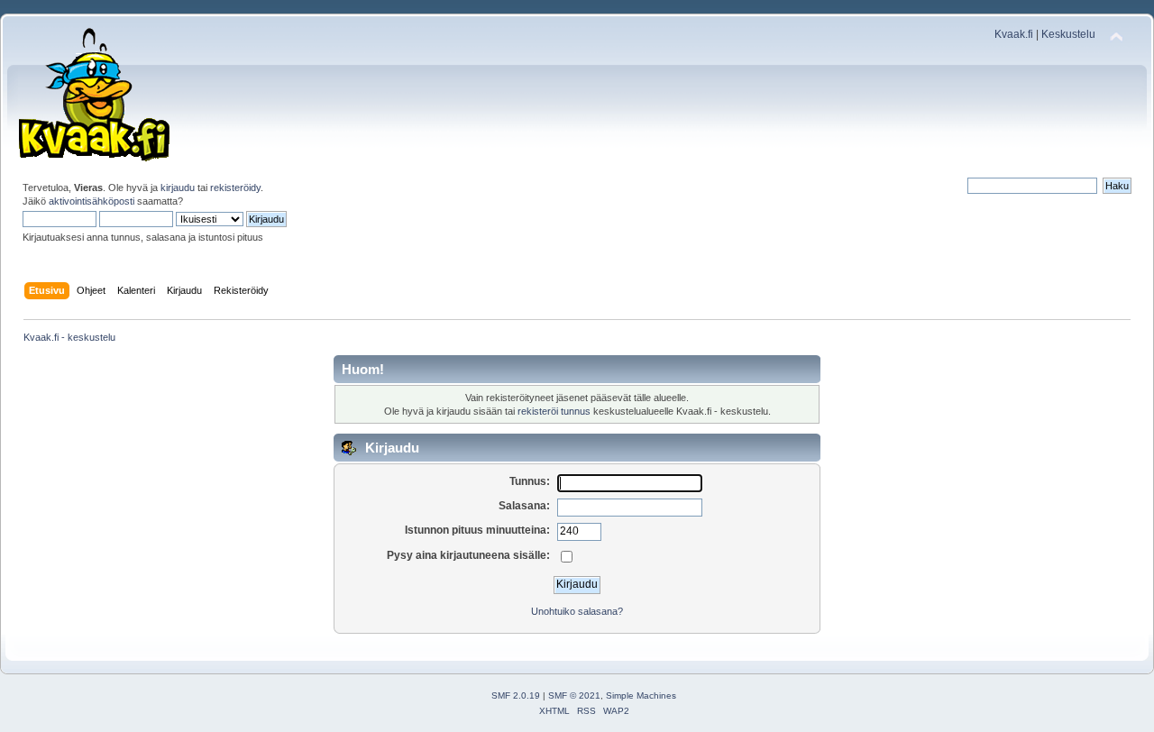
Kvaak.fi (1013, 34)
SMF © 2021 (574, 695)
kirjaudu (177, 187)
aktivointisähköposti (91, 201)
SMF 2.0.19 (515, 695)
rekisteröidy (235, 187)
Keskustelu (1068, 34)
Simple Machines (641, 695)
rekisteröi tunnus (554, 411)
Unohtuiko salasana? (577, 611)
